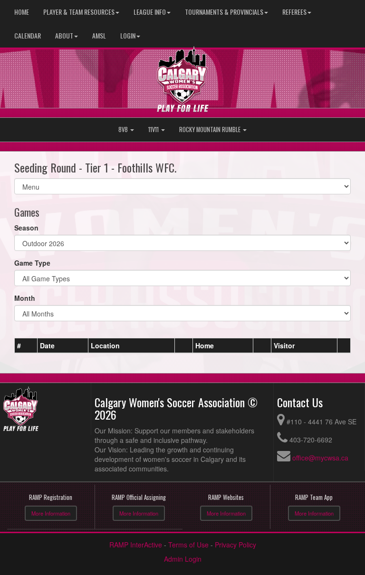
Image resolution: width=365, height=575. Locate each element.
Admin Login (183, 559)
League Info (150, 12)
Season (26, 227)
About (64, 35)
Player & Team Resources (79, 12)
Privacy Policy (235, 544)
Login (127, 35)
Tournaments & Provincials (224, 12)
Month (24, 298)
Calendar (27, 35)
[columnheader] (26, 345)
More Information (50, 513)
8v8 (123, 129)
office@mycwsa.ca (320, 457)
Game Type (32, 263)
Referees (294, 12)
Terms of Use (188, 544)
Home (21, 12)
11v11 (154, 129)
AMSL (99, 35)
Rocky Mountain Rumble (210, 129)
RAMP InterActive (135, 544)
